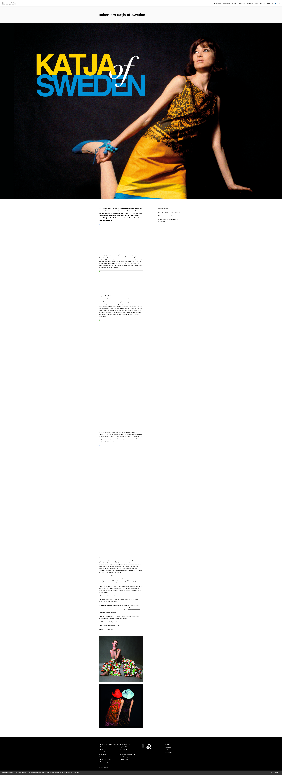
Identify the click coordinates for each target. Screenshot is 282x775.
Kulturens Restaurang (105, 747)
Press (121, 762)
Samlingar (242, 3)
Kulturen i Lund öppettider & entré (109, 744)
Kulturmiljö (250, 3)
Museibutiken (102, 752)
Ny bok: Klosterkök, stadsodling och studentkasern (168, 220)
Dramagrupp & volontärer (127, 754)
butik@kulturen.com (134, 609)
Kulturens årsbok (125, 744)
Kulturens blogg (103, 762)
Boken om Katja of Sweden (165, 215)
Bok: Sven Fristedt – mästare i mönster (169, 212)
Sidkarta (107, 767)
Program (234, 3)
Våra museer (217, 3)
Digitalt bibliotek (124, 747)
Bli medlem (102, 757)
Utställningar (227, 3)
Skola (256, 3)
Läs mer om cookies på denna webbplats (69, 772)
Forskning (262, 3)
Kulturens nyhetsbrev (105, 759)
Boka (268, 3)
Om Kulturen (124, 749)
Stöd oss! (122, 752)
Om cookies (101, 767)
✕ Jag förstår (275, 772)
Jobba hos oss (124, 759)
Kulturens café (103, 749)
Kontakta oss (102, 754)
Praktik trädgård (125, 757)
